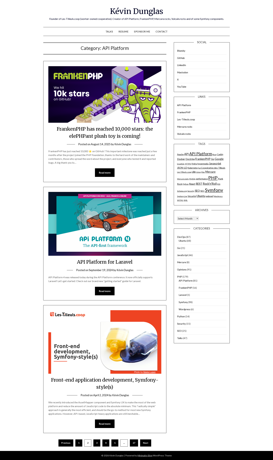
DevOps (181, 236)
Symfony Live (182, 196)
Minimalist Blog (145, 455)
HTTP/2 (188, 164)
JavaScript (182, 255)
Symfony (214, 190)
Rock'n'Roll (210, 183)
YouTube (181, 86)
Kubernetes (193, 168)
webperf (209, 196)
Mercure (210, 171)
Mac (203, 172)
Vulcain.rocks (184, 133)
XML (186, 200)
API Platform (184, 105)
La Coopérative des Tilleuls (211, 167)
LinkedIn (181, 65)
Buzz (214, 154)
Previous (65, 442)
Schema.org (182, 191)
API (186, 154)
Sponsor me (142, 31)
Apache (180, 154)
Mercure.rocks (184, 126)
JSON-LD (182, 167)
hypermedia (203, 163)
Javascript (215, 163)
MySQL (192, 179)
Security (190, 191)
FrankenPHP (184, 112)
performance (202, 179)
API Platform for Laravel (105, 262)
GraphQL (180, 164)
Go (212, 158)
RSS (218, 184)
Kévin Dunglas (136, 11)
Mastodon (182, 72)
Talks (109, 31)
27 (134, 442)
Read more (105, 172)
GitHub (181, 58)
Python (186, 184)
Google (219, 159)
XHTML (180, 200)
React (192, 183)
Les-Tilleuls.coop (186, 119)
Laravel (183, 294)
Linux (198, 172)
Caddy (220, 154)
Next (145, 442)
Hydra (194, 164)
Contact (162, 31)
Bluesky (181, 50)
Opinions (182, 269)
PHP (213, 178)
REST (199, 183)
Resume (123, 31)
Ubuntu (201, 196)
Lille (194, 171)
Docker (181, 159)
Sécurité (192, 196)
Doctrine (190, 159)
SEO (197, 190)
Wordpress (218, 196)
